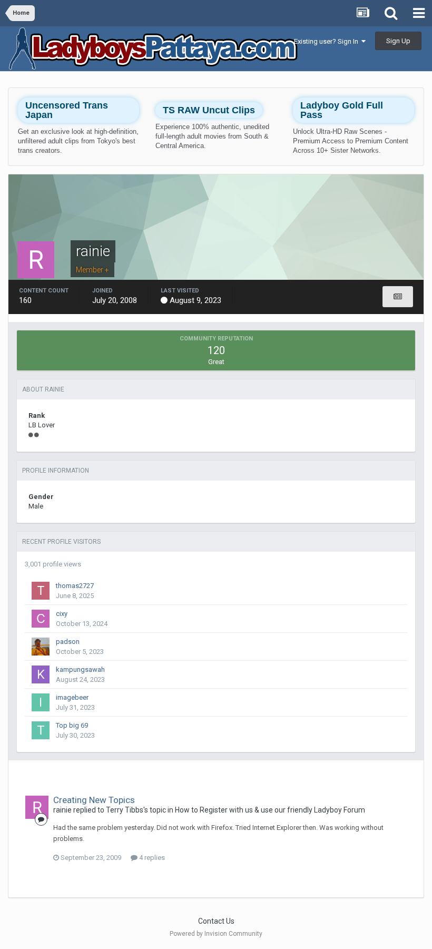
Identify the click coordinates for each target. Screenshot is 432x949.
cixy (61, 614)
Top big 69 (72, 725)
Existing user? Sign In (327, 41)
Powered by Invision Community (216, 933)
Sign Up (398, 41)
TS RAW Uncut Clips (209, 110)
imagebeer (72, 697)
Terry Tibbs (124, 810)
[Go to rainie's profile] (36, 807)
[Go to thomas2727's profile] (41, 591)
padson (68, 641)
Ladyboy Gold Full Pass (341, 110)
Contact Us (216, 921)
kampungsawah (80, 669)
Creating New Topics (94, 800)
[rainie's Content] (397, 296)
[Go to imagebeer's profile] (41, 702)
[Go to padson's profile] (41, 647)
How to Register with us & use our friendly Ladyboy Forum (270, 810)
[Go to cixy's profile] (41, 619)
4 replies (151, 858)
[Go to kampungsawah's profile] (41, 674)
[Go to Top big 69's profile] (41, 730)
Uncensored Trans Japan (66, 110)
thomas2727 (75, 586)
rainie (62, 810)
